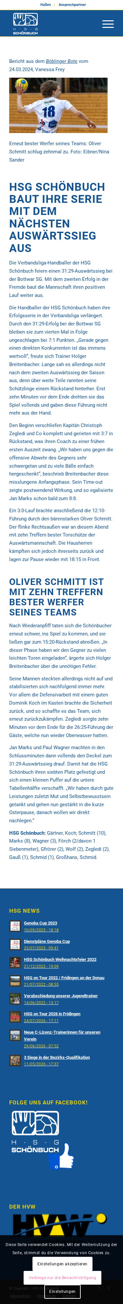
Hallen (45, 5)
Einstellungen (62, 1291)
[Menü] (105, 23)
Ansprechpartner (72, 5)
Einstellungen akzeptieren (62, 1264)
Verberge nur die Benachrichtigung (62, 1277)
